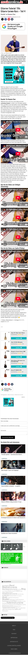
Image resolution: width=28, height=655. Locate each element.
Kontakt (14, 633)
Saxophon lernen (5, 604)
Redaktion (10, 17)
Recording (4, 603)
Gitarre (3, 592)
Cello (3, 591)
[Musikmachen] (12, 2)
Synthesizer (15, 606)
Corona (6, 591)
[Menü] (26, 2)
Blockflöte (19, 589)
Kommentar (3, 430)
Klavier (15, 595)
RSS (14, 629)
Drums (9, 591)
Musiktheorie (21, 599)
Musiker (5, 598)
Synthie (19, 606)
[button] (2, 19)
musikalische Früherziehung (12, 597)
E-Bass (13, 591)
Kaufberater (5, 595)
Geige (21, 591)
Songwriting (24, 604)
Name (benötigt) (4, 421)
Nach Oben (14, 649)
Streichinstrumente (7, 606)
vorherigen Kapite (5, 103)
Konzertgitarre (19, 595)
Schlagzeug (18, 604)
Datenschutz (14, 641)
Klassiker (11, 595)
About (14, 625)
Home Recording (20, 594)
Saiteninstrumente (19, 394)
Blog (23, 588)
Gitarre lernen (11, 394)
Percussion (24, 601)
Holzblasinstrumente (9, 594)
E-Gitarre (17, 591)
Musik (4, 597)
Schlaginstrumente (12, 604)
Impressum (14, 637)
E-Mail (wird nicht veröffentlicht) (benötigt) (10, 425)
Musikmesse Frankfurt (14, 599)
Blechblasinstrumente (9, 589)
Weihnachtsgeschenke (10, 609)
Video (3, 609)
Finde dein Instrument (6, 564)
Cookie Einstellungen (14, 645)
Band (11, 585)
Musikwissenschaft (7, 601)
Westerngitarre (5, 610)
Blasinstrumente (9, 586)
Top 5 (16, 608)
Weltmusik (18, 609)
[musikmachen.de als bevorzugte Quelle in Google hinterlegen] (13, 27)
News (15, 601)
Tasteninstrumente (8, 607)
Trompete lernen (22, 608)
